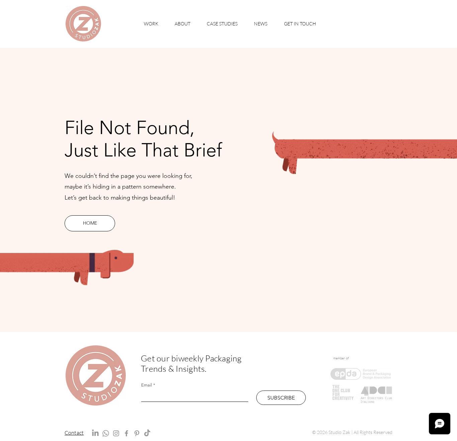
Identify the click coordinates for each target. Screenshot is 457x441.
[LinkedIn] (95, 433)
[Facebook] (126, 433)
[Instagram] (116, 433)
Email (148, 385)
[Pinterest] (137, 433)
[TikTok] (147, 433)
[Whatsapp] (106, 433)
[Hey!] (83, 23)
